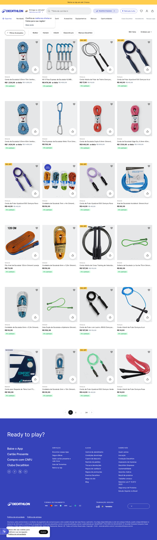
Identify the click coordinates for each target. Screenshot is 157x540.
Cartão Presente (17, 454)
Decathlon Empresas (126, 465)
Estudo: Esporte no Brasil (127, 491)
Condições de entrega (93, 455)
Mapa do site (90, 479)
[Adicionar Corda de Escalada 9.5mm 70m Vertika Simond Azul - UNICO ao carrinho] (35, 69)
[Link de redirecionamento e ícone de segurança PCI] (102, 506)
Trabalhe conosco (125, 479)
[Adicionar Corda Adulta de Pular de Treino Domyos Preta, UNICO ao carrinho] (110, 69)
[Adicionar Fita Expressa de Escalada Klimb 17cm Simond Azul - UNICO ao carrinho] (72, 131)
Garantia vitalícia (124, 472)
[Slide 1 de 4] (97, 180)
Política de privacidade (15, 517)
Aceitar (43, 532)
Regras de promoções (93, 472)
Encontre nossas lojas (60, 452)
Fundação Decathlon (126, 459)
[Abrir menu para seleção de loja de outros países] (139, 506)
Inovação (122, 455)
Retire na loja (57, 468)
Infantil (56, 19)
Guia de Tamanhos (59, 464)
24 (86, 412)
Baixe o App (15, 448)
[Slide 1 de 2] (59, 242)
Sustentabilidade (124, 469)
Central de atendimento (94, 452)
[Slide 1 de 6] (22, 180)
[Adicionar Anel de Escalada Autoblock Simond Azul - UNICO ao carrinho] (147, 193)
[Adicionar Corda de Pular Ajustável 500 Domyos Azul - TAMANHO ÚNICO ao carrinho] (147, 69)
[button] (4, 531)
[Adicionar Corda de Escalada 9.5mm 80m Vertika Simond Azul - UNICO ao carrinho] (35, 131)
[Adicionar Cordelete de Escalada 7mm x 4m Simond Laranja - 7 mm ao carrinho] (72, 193)
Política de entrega (34, 517)
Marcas (93, 19)
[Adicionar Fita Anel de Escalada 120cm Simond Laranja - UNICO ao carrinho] (35, 255)
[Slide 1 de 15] (59, 118)
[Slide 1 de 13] (97, 304)
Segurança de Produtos (127, 488)
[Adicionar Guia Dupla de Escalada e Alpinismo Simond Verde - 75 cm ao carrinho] (72, 317)
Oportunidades (106, 19)
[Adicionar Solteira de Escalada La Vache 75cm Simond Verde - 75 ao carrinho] (147, 255)
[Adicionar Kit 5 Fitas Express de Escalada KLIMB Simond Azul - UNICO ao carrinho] (72, 69)
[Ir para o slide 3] (25, 72)
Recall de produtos (125, 475)
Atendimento (139, 19)
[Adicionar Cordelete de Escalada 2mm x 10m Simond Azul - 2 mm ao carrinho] (72, 379)
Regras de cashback (93, 469)
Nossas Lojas (150, 19)
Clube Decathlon (127, 19)
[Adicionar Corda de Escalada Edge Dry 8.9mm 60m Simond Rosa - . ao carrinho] (147, 131)
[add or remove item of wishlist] (36, 42)
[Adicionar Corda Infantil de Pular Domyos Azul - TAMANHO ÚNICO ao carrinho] (147, 317)
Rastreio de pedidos (92, 462)
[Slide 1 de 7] (134, 118)
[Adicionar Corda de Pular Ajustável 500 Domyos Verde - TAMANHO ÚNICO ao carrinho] (110, 379)
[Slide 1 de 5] (134, 56)
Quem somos (123, 452)
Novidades (20, 19)
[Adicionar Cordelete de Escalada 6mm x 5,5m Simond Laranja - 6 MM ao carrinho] (72, 255)
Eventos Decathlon (92, 475)
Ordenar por (145, 32)
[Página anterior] (65, 412)
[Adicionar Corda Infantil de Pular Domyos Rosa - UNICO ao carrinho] (147, 379)
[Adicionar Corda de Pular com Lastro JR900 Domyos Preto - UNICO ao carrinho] (110, 317)
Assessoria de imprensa (127, 462)
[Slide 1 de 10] (97, 56)
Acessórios (68, 19)
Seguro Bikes (57, 455)
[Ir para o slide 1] (19, 72)
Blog (87, 482)
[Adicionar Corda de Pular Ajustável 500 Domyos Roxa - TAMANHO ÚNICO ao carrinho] (110, 193)
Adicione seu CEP (35, 12)
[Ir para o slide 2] (22, 72)
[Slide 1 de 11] (59, 56)
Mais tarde (30, 25)
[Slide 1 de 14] (22, 56)
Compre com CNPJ (19, 459)
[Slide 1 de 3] (22, 304)
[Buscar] (49, 11)
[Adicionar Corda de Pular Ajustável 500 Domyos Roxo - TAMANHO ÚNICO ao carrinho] (35, 193)
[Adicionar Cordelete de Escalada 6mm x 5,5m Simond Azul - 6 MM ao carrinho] (35, 317)
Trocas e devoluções (93, 465)
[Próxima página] (91, 412)
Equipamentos (81, 19)
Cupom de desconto (93, 459)
